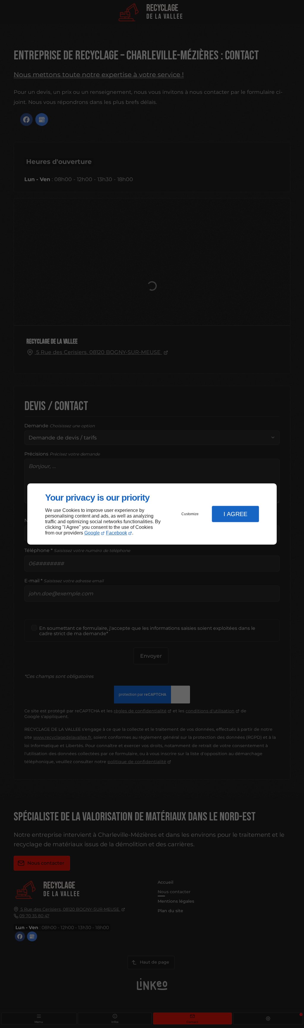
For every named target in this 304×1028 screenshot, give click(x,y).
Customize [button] (190, 514)
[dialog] (152, 514)
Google (92, 532)
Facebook (116, 532)
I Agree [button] (235, 514)
